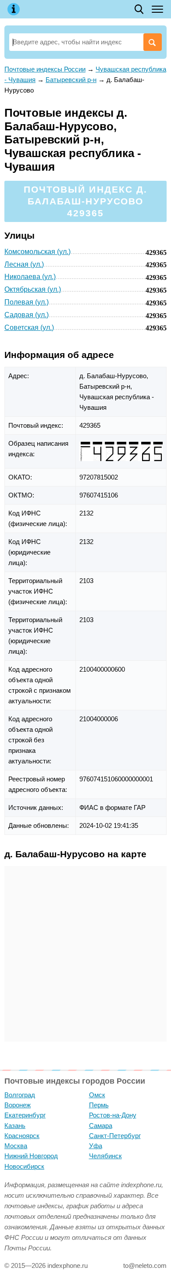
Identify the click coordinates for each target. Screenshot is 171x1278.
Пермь (99, 1105)
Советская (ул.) (29, 327)
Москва (15, 1145)
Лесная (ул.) (24, 264)
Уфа (95, 1145)
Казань (14, 1125)
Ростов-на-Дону (112, 1115)
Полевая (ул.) (26, 302)
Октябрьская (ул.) (32, 289)
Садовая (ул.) (26, 315)
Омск (97, 1095)
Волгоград (19, 1095)
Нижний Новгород (31, 1156)
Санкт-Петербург (115, 1135)
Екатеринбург (25, 1115)
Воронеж (17, 1105)
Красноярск (21, 1135)
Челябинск (105, 1156)
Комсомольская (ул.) (37, 251)
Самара (100, 1125)
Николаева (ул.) (30, 276)
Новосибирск (24, 1166)
